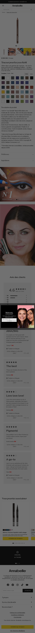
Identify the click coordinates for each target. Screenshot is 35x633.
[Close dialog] (33, 306)
